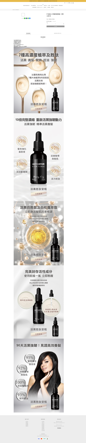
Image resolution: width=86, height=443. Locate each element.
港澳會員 (43, 427)
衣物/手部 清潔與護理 (54, 5)
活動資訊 (45, 7)
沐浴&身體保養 (33, 5)
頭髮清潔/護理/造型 (26, 5)
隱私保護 (43, 429)
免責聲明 (43, 428)
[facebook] (26, 18)
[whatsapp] (28, 18)
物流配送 (43, 423)
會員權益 (43, 426)
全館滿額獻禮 (34, 7)
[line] (24, 18)
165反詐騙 (43, 430)
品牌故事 (27, 421)
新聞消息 (52, 7)
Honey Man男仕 (39, 5)
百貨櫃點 (48, 7)
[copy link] (29, 18)
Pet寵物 (49, 5)
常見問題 (43, 421)
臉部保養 (45, 5)
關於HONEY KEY (40, 7)
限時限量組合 (61, 5)
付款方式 (43, 422)
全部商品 (14, 9)
